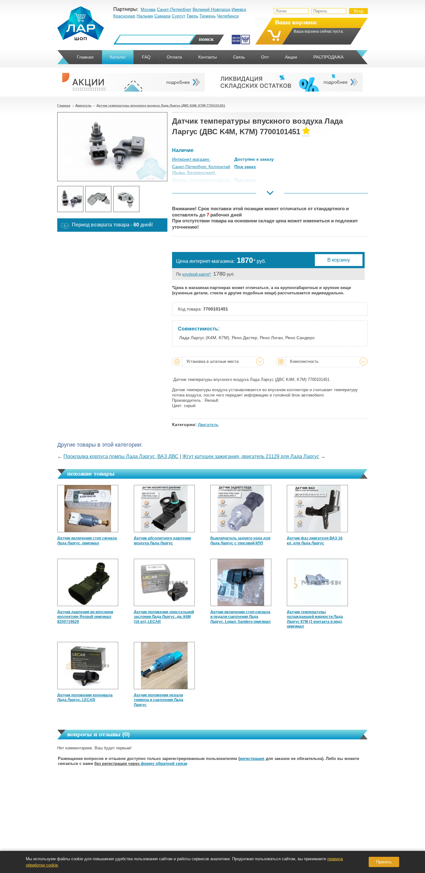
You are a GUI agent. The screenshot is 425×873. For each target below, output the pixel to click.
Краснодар (124, 15)
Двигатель (83, 105)
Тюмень (207, 15)
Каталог (118, 57)
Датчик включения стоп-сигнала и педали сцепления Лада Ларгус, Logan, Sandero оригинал (240, 617)
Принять (384, 862)
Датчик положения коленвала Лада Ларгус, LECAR (85, 697)
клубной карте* (196, 274)
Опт (265, 57)
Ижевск (238, 9)
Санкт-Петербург (174, 9)
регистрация (252, 758)
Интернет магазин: (191, 159)
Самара (162, 15)
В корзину (338, 260)
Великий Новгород (211, 9)
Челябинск (228, 15)
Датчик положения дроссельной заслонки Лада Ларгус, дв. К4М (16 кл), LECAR (164, 617)
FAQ (146, 57)
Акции (291, 57)
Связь (239, 57)
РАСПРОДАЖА (328, 57)
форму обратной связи (164, 763)
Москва (148, 9)
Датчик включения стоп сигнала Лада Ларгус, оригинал (87, 540)
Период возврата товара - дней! (112, 224)
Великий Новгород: (191, 194)
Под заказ (245, 166)
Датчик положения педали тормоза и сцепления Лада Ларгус (158, 700)
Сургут (178, 15)
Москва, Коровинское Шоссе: (201, 180)
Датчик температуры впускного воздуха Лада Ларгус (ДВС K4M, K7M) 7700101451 (160, 105)
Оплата (174, 57)
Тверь (192, 15)
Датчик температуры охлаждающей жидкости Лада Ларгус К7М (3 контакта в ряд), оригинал (315, 619)
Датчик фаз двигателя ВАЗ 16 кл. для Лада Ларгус (315, 540)
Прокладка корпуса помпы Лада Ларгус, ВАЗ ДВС (121, 456)
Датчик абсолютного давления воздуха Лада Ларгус (162, 540)
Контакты (207, 57)
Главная (63, 105)
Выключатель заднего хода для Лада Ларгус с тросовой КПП (240, 540)
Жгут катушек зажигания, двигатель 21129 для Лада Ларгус (250, 456)
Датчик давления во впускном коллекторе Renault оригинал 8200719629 (85, 617)
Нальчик (145, 15)
